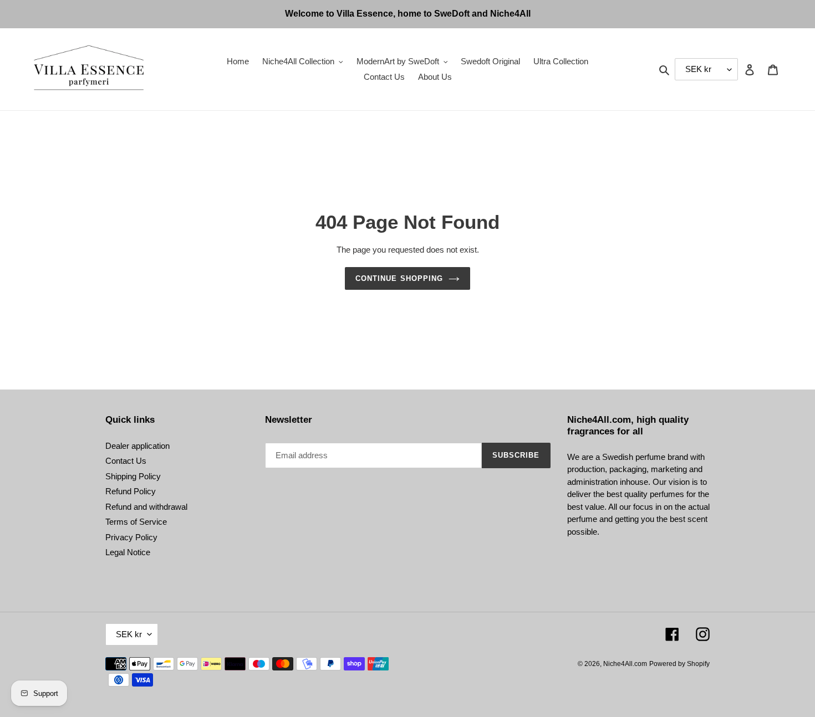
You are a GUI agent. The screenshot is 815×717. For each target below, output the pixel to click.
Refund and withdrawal (146, 506)
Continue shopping (399, 278)
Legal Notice (127, 552)
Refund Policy (130, 491)
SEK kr (129, 634)
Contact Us (125, 460)
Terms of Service (136, 521)
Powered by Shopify (679, 664)
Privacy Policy (131, 537)
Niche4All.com (625, 664)
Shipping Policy (133, 476)
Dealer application (137, 445)
